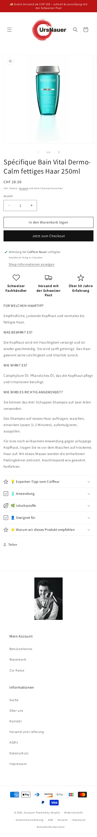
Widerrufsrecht (73, 812)
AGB (50, 819)
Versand (23, 188)
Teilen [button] (12, 544)
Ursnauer (29, 812)
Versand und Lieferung (26, 732)
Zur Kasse (16, 670)
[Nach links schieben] (38, 152)
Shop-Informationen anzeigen (31, 264)
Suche (14, 700)
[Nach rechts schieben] (59, 152)
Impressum (18, 764)
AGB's (13, 742)
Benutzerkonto (20, 649)
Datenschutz (19, 753)
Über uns (16, 710)
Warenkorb (17, 659)
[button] (9, 29)
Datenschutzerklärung (30, 819)
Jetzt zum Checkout (48, 236)
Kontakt (15, 721)
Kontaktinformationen (51, 827)
